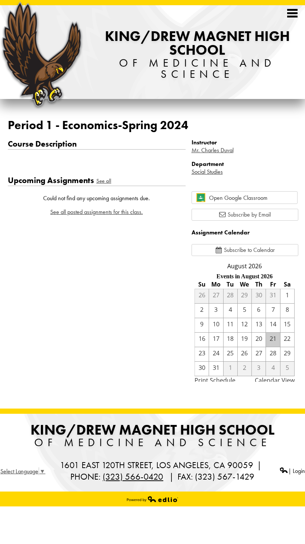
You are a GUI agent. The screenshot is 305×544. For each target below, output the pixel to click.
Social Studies (207, 172)
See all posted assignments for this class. (96, 212)
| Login (296, 471)
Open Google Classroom (238, 198)
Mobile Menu (292, 13)
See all (103, 180)
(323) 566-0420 (133, 476)
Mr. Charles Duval (213, 150)
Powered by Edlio (152, 499)
